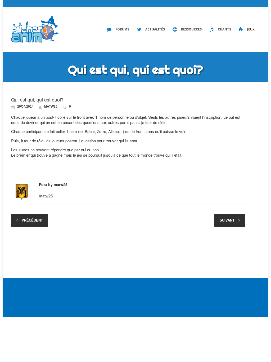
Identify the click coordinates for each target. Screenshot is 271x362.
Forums (122, 29)
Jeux (251, 29)
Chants (224, 29)
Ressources (191, 29)
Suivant (227, 220)
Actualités (155, 29)
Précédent (32, 220)
